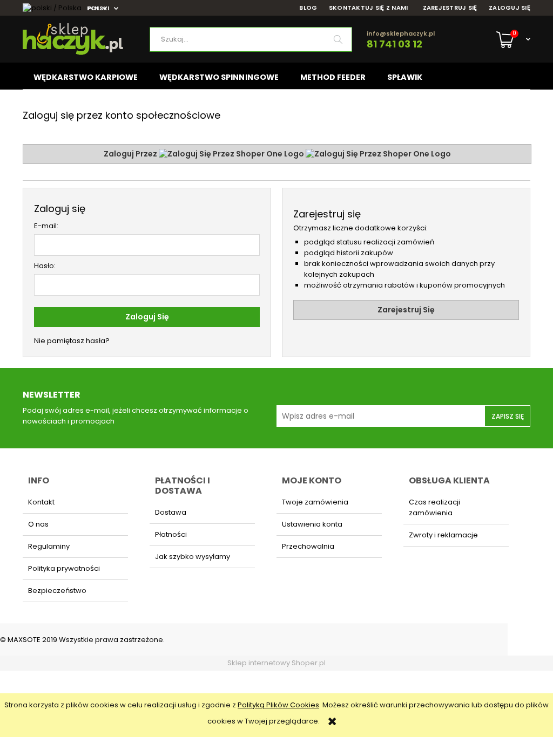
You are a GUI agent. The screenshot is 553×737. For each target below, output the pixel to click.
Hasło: (45, 266)
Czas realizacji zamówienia (434, 507)
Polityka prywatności (64, 568)
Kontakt (41, 502)
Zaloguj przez (131, 153)
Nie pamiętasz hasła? (72, 341)
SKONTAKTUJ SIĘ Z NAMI (368, 8)
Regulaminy (49, 546)
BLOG (308, 8)
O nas (38, 524)
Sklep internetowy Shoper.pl (276, 663)
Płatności (171, 534)
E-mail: (46, 226)
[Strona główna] (86, 39)
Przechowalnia (308, 546)
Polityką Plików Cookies (278, 705)
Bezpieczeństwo (57, 590)
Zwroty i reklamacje (443, 535)
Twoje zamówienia (315, 502)
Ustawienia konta (312, 524)
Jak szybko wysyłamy (192, 556)
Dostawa (170, 512)
